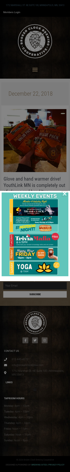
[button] (64, 193)
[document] (35, 236)
